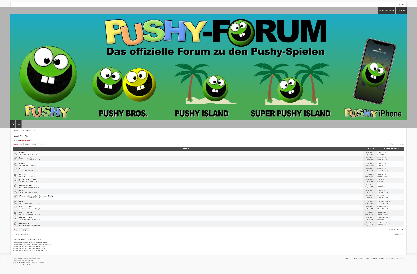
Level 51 (22, 190)
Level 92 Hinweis (25, 158)
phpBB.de (30, 260)
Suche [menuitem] (18, 124)
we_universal (20, 262)
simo (23, 181)
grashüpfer (25, 165)
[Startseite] (208, 67)
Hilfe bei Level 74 (25, 185)
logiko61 (24, 171)
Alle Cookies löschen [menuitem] (379, 258)
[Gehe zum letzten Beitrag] (385, 152)
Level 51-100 (20, 136)
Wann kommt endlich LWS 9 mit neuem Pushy (36, 196)
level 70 (22, 152)
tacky (381, 185)
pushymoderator (25, 140)
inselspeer (25, 160)
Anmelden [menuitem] (401, 4)
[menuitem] (16, 264)
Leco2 (23, 176)
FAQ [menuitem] (13, 124)
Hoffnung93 (25, 192)
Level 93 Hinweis (25, 212)
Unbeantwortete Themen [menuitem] (386, 10)
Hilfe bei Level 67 (25, 207)
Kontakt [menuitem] (368, 258)
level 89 (22, 163)
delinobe (24, 187)
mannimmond (26, 219)
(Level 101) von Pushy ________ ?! (32, 180)
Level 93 (22, 201)
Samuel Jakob (384, 201)
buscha (382, 152)
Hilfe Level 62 (24, 223)
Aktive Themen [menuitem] (401, 10)
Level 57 (22, 169)
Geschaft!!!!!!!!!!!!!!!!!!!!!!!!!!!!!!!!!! (31, 174)
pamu (381, 190)
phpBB (21, 258)
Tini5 (23, 154)
